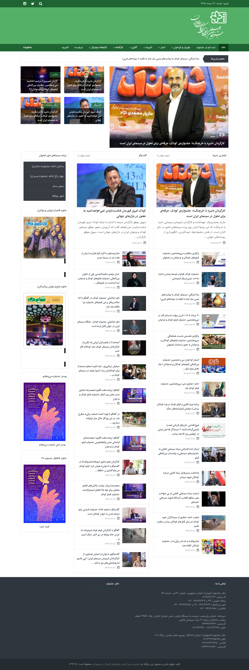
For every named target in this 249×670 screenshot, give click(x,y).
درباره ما (79, 47)
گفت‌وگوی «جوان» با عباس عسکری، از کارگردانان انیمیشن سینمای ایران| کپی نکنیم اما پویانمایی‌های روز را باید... (98, 558)
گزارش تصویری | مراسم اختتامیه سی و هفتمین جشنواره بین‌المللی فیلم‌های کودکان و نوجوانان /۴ (42, 85)
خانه (223, 47)
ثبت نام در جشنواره (206, 47)
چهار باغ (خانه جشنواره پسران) (47, 176)
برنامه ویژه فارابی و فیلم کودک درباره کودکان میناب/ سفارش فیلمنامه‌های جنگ (178, 406)
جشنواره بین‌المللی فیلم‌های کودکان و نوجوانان (115, 664)
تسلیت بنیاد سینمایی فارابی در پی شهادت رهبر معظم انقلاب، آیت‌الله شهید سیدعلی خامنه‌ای (179, 497)
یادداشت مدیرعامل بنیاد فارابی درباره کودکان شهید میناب (181, 475)
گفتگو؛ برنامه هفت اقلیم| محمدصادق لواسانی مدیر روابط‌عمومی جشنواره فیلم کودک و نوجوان (101, 442)
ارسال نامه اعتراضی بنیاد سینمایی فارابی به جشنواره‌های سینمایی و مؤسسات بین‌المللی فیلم (178, 453)
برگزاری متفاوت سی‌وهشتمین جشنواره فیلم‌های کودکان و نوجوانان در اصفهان (181, 255)
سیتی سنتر (58, 186)
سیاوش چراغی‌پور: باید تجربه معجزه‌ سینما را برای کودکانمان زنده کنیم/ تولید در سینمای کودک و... (99, 370)
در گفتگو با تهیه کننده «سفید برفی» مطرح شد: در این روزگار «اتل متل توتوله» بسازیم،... (99, 418)
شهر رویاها (58, 196)
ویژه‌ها (98, 74)
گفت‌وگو (97, 105)
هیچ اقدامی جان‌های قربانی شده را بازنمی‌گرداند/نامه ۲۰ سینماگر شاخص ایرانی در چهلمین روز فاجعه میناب (178, 429)
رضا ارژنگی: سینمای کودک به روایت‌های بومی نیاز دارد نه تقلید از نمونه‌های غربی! (160, 59)
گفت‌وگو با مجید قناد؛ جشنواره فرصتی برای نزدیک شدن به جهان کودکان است (99, 511)
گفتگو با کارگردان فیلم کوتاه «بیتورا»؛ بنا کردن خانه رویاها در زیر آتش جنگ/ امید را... (100, 534)
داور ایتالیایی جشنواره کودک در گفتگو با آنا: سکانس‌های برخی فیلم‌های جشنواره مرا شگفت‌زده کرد (99, 302)
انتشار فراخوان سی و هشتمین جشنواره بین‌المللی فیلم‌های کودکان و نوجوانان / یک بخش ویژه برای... (178, 364)
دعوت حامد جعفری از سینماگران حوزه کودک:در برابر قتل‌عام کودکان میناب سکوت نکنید (178, 521)
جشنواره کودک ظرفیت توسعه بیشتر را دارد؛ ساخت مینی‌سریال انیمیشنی (178, 276)
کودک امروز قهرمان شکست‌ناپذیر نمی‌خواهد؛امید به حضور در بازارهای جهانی (84, 116)
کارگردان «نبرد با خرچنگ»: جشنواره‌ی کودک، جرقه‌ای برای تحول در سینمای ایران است (172, 143)
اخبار (162, 47)
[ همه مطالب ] (163, 155)
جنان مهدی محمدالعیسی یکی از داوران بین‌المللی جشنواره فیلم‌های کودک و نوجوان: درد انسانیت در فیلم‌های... (98, 278)
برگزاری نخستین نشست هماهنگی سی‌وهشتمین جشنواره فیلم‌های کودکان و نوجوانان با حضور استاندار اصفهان (180, 340)
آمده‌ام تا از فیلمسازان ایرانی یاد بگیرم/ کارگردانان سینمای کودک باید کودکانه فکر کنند (100, 346)
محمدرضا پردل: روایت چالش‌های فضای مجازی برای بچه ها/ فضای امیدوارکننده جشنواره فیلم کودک (101, 490)
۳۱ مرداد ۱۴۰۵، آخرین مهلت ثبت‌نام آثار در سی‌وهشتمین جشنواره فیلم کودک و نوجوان (178, 317)
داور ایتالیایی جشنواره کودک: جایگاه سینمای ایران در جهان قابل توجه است (98, 324)
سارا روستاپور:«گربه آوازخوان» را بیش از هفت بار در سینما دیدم (100, 255)
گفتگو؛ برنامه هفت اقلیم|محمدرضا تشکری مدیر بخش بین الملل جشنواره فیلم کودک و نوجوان (99, 394)
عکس (55, 74)
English (27, 47)
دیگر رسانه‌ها (52, 105)
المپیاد (149, 47)
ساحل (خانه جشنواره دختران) (48, 166)
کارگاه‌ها (119, 47)
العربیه (65, 47)
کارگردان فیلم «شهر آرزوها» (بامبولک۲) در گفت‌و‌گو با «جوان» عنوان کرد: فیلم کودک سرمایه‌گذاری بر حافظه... (99, 466)
